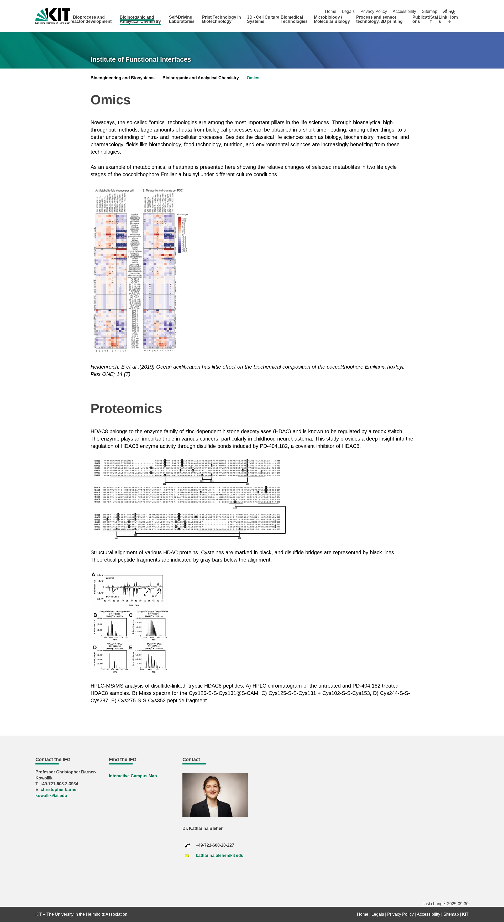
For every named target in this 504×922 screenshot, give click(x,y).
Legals (348, 11)
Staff (434, 19)
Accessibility (404, 11)
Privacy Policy (373, 11)
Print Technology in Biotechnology (221, 19)
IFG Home (453, 17)
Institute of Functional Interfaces (141, 59)
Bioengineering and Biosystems (123, 78)
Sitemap (429, 11)
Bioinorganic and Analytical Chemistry (140, 19)
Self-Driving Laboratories (182, 19)
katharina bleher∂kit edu (220, 855)
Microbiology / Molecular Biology (332, 19)
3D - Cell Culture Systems (263, 19)
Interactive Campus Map (133, 776)
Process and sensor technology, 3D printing (379, 19)
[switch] (467, 11)
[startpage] (467, 21)
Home (330, 11)
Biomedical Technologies (294, 19)
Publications (421, 19)
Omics (253, 78)
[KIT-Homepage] (52, 16)
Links (443, 19)
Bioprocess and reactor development (91, 19)
